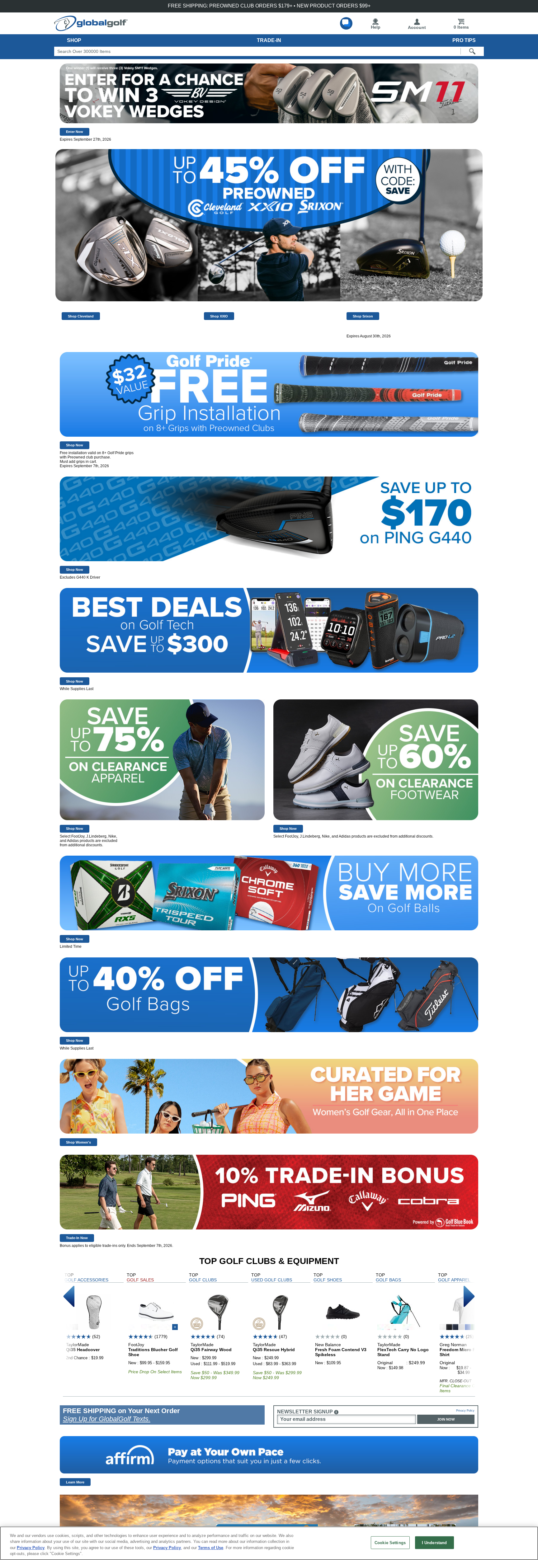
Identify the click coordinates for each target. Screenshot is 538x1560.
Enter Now (74, 132)
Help (375, 27)
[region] (269, 1543)
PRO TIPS (464, 40)
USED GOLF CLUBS (271, 1279)
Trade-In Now (77, 1238)
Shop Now (74, 445)
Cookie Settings (390, 1542)
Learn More (75, 1482)
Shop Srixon (363, 316)
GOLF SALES (140, 1279)
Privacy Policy (465, 1410)
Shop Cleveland (81, 316)
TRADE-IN (269, 40)
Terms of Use (210, 1547)
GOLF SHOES (328, 1279)
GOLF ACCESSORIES (86, 1279)
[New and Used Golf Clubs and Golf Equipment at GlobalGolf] (91, 28)
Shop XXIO (219, 316)
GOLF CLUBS (203, 1279)
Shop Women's (78, 1142)
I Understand (434, 1542)
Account (417, 27)
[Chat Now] (346, 23)
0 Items (461, 27)
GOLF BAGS (388, 1279)
